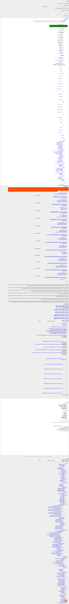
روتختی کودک (62, 501)
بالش (64, 171)
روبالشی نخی (62, 494)
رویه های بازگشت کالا (63, 405)
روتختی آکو (63, 466)
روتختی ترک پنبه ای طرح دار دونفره (55, 512)
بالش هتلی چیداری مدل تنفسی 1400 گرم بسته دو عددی (56, 249)
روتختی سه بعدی (62, 156)
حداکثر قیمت (52, 321)
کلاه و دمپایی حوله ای (61, 566)
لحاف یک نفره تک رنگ (61, 584)
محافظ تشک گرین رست (60, 576)
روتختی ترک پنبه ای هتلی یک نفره (55, 516)
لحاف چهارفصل (60, 104)
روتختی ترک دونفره (59, 519)
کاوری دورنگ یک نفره (57, 542)
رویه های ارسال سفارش (62, 404)
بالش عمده (63, 598)
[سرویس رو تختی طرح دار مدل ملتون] (62, 308)
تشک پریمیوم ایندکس (61, 489)
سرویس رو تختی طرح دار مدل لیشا (62, 312)
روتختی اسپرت (60, 86)
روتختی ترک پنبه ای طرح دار (58, 511)
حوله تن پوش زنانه (59, 560)
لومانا (66, 586)
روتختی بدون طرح (59, 37)
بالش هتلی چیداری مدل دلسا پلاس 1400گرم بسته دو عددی (56, 256)
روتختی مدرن (60, 157)
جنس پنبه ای (58, 547)
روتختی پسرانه (60, 50)
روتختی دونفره (62, 518)
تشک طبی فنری (60, 164)
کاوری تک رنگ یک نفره (57, 541)
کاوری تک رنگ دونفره (57, 538)
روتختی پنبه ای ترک (61, 504)
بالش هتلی (60, 122)
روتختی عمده (62, 601)
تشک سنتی (61, 166)
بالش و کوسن (64, 185)
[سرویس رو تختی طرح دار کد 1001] (62, 305)
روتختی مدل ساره (60, 468)
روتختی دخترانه (60, 52)
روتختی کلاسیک (60, 78)
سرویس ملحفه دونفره (61, 543)
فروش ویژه (63, 179)
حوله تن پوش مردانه (59, 562)
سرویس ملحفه (64, 529)
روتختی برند (61, 159)
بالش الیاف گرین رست (61, 572)
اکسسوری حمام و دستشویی (60, 558)
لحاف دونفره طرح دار (61, 583)
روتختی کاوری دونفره (59, 537)
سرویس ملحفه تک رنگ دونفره (57, 544)
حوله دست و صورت (61, 564)
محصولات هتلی (64, 588)
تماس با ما (65, 403)
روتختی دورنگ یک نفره (59, 527)
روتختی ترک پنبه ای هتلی (58, 514)
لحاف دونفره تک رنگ (61, 582)
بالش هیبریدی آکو (62, 464)
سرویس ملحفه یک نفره (61, 549)
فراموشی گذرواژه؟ (58, 8)
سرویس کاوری (62, 149)
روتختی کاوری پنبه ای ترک (58, 60)
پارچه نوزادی (60, 177)
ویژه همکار (65, 597)
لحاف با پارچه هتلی (59, 106)
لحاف (66, 577)
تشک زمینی (63, 483)
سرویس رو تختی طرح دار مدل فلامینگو (61, 318)
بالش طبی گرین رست (61, 573)
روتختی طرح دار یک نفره (58, 528)
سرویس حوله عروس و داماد (58, 563)
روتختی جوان (60, 467)
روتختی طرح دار (60, 42)
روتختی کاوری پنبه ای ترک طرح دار (55, 535)
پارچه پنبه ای (60, 127)
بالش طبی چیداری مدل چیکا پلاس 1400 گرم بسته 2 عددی (56, 242)
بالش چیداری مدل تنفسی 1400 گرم (60, 196)
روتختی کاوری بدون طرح (58, 152)
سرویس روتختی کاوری (61, 530)
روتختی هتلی (60, 145)
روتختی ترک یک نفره (59, 525)
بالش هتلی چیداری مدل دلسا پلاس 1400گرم (58, 219)
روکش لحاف (60, 68)
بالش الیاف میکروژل (59, 172)
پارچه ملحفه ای (64, 478)
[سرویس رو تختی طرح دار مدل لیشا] (62, 311)
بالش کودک (63, 475)
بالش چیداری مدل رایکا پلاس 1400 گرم (59, 204)
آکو (66, 463)
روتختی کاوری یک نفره (59, 540)
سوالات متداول (64, 408)
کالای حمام (65, 557)
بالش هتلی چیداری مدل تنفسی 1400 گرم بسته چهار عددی (56, 277)
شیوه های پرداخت (64, 406)
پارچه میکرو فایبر (60, 132)
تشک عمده (63, 600)
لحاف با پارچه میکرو (59, 170)
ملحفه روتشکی (60, 150)
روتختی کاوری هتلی (59, 65)
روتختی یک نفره (62, 524)
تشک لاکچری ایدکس (61, 491)
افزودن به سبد (62, 199)
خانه (64, 140)
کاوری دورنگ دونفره (57, 539)
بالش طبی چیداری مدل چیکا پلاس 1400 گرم (58, 211)
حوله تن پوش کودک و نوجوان (58, 561)
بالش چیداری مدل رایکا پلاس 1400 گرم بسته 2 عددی (57, 234)
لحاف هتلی (63, 592)
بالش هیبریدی (62, 477)
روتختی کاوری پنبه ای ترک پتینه (55, 533)
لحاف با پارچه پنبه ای (59, 109)
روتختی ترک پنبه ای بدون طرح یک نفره (54, 510)
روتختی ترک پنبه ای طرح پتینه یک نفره (54, 507)
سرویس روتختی (62, 141)
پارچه (64, 175)
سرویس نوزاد (64, 556)
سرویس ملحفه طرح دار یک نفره (57, 553)
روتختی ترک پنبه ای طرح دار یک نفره (54, 513)
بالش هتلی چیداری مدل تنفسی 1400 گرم (59, 227)
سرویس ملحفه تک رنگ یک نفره (57, 550)
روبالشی (61, 70)
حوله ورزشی (62, 565)
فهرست (65, 182)
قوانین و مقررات (64, 407)
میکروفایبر (59, 548)
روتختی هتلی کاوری (61, 591)
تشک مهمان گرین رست (61, 575)
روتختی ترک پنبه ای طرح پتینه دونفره (54, 506)
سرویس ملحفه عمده (61, 602)
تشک (64, 163)
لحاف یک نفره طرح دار (61, 585)
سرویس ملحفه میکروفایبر (56, 552)
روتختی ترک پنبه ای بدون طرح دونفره (54, 509)
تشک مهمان (60, 96)
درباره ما (65, 412)
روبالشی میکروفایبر (61, 493)
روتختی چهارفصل (60, 34)
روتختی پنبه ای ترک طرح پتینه (58, 505)
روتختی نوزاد (60, 47)
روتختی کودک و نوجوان (59, 88)
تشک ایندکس (64, 487)
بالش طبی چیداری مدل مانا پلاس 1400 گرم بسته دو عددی (56, 269)
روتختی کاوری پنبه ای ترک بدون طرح (54, 532)
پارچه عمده (63, 599)
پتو (64, 568)
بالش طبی (60, 119)
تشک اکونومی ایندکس (61, 488)
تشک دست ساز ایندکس (61, 490)
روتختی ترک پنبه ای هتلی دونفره (55, 515)
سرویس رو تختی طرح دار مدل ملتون (61, 309)
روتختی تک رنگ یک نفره (59, 526)
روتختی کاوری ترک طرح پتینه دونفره (52, 534)
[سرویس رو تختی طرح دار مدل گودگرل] (62, 314)
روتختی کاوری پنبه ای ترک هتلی (55, 536)
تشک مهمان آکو (62, 465)
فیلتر (39, 321)
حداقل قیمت (66, 321)
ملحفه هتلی (63, 593)
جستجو (54, 64)
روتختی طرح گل (60, 83)
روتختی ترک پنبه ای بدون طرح (57, 508)
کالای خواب (65, 567)
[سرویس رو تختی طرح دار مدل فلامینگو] (62, 317)
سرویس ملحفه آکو (61, 469)
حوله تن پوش (62, 559)
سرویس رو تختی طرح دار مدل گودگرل (61, 315)
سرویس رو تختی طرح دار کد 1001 (62, 306)
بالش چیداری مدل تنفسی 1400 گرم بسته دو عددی (57, 263)
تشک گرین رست (62, 574)
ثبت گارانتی (63, 180)
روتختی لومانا (62, 587)
